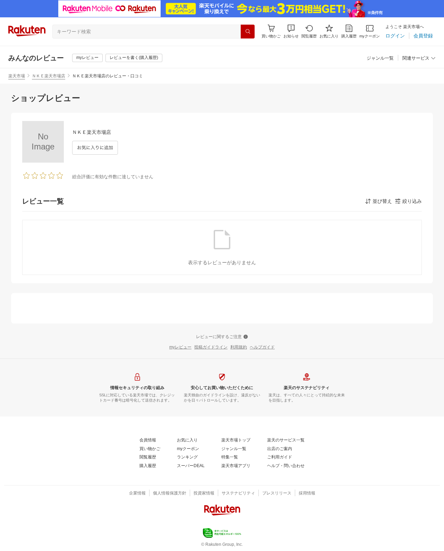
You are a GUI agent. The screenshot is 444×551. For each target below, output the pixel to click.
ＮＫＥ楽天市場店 (48, 76)
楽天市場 (16, 76)
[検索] (248, 31)
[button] (291, 31)
